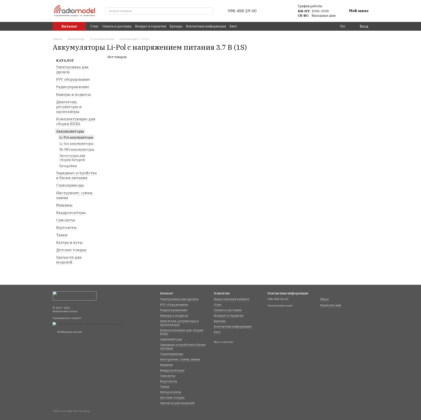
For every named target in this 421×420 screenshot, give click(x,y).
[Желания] (284, 10)
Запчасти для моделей (69, 260)
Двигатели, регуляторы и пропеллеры (69, 106)
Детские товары (71, 249)
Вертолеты (66, 227)
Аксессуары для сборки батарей (72, 157)
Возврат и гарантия (150, 26)
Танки (62, 235)
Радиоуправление (72, 86)
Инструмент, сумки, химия (74, 195)
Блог (233, 26)
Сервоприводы (70, 185)
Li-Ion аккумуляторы (76, 143)
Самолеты (65, 220)
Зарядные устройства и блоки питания (76, 175)
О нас (94, 26)
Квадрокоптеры (71, 212)
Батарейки (68, 166)
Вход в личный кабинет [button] (232, 299)
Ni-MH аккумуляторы (76, 149)
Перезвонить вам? (280, 305)
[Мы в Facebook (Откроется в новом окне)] (243, 26)
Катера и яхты (69, 242)
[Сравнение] (273, 10)
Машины (64, 205)
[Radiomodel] (74, 295)
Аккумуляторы (70, 131)
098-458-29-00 (242, 11)
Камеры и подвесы (73, 94)
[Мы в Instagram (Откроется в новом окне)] (248, 26)
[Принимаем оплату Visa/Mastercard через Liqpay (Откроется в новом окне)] (87, 323)
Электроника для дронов (72, 69)
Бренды (176, 26)
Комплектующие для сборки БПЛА (75, 121)
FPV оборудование (73, 79)
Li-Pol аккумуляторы (76, 137)
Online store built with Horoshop (71, 411)
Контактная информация (206, 26)
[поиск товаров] (209, 10)
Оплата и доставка (117, 26)
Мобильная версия (69, 331)
